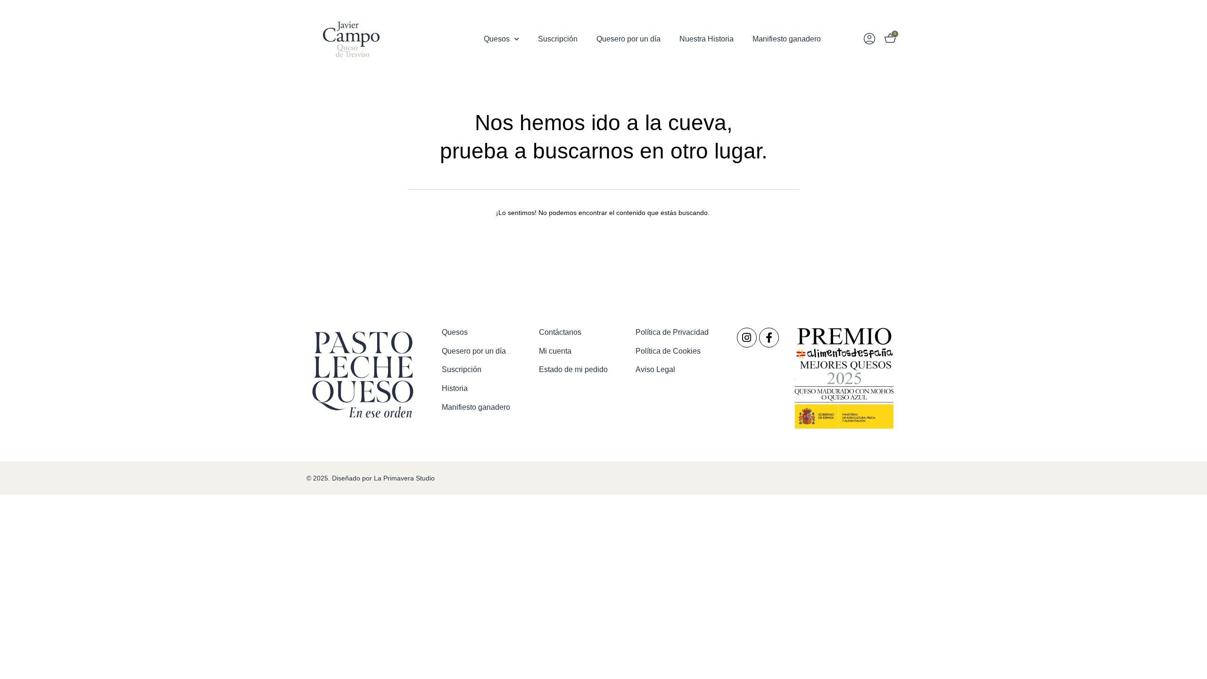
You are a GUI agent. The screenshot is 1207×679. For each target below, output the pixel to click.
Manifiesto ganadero (786, 39)
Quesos (497, 39)
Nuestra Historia (706, 39)
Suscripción (558, 39)
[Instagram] (747, 338)
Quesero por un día (628, 39)
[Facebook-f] (769, 338)
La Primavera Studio (403, 478)
